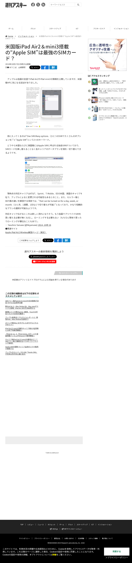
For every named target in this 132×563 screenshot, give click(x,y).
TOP (21, 524)
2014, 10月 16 (44, 225)
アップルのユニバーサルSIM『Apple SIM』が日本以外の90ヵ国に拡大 (21, 353)
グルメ (33, 28)
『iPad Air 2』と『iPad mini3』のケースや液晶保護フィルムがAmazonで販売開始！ (21, 335)
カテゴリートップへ (69, 273)
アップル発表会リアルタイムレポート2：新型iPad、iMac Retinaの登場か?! (21, 318)
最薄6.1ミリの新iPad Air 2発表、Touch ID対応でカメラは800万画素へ (21, 313)
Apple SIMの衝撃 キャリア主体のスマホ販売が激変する (21, 347)
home (10, 36)
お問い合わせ (69, 538)
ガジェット (51, 524)
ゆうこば (12, 67)
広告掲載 (81, 538)
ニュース (41, 524)
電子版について (107, 538)
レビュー (30, 524)
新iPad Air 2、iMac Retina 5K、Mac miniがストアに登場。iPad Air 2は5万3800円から (21, 307)
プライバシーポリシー (42, 538)
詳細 (54, 555)
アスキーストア (99, 28)
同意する (117, 551)
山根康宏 (22, 67)
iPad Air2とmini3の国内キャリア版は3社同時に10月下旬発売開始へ (22, 329)
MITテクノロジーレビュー (73, 529)
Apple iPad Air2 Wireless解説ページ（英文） (26, 232)
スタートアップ (55, 28)
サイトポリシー (24, 538)
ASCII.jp (55, 529)
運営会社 (57, 538)
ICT (77, 28)
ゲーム (11, 28)
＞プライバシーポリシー (116, 557)
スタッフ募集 (93, 538)
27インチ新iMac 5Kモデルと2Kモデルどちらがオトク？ (21, 324)
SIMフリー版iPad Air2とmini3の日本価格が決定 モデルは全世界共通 (22, 302)
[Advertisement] (66, 16)
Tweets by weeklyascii (52, 453)
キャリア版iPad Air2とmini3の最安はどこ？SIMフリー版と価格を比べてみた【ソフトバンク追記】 (21, 341)
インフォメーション (26, 36)
